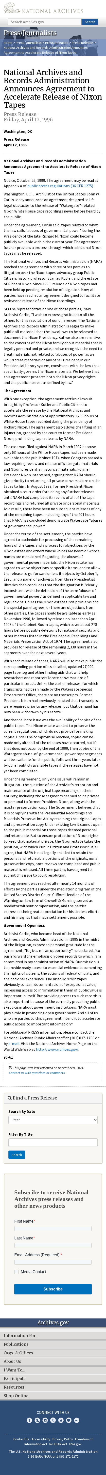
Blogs (69, 1420)
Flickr (77, 1420)
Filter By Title (20, 1134)
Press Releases (56, 42)
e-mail (13, 1043)
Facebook (29, 1420)
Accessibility (41, 1439)
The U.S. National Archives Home (43, 8)
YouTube (61, 1420)
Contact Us (21, 1439)
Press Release (82, 42)
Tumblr (53, 1420)
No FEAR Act (58, 1444)
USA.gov (75, 1444)
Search (90, 22)
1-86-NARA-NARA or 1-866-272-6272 (53, 1456)
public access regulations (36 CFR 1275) (60, 185)
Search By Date (21, 1111)
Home (8, 42)
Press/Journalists (29, 42)
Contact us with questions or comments (37, 1073)
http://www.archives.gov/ (57, 1049)
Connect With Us (53, 1412)
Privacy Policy (63, 1439)
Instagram (45, 1420)
